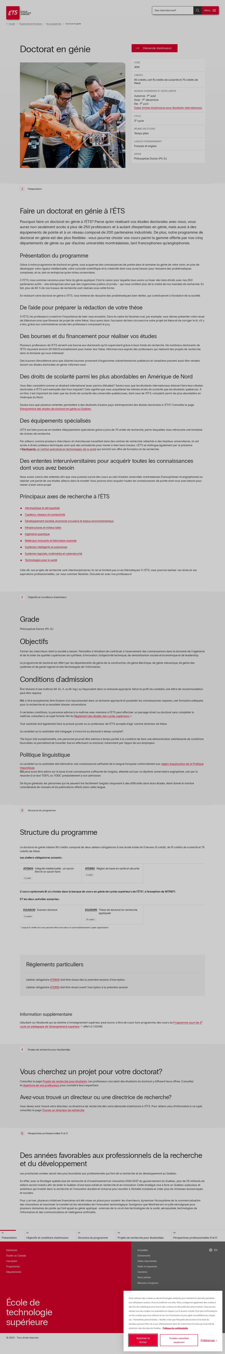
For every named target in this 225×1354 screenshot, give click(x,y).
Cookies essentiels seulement (179, 1340)
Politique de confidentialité (175, 1328)
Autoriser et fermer (143, 1340)
